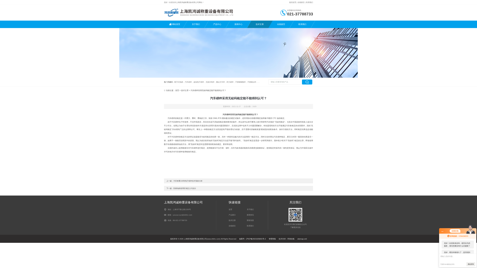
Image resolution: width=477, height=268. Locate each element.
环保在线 (290, 239)
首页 (177, 90)
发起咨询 (471, 264)
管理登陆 (272, 239)
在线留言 (301, 2)
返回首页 (292, 2)
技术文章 (260, 24)
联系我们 (309, 2)
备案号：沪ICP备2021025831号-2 (252, 239)
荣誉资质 (250, 220)
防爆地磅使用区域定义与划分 (184, 188)
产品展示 (232, 215)
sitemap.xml (302, 239)
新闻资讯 (250, 215)
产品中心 (217, 24)
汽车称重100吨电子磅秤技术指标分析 (187, 181)
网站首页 (176, 24)
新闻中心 (238, 24)
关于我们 (196, 24)
